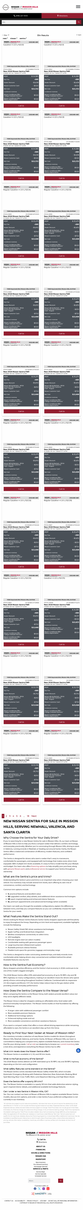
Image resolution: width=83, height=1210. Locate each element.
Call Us (21, 105)
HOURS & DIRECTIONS (40, 1153)
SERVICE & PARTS (40, 1169)
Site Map (43, 1201)
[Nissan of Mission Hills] (20, 7)
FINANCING (40, 1150)
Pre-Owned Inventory (41, 1164)
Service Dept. (40, 1172)
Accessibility (20, 1201)
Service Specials (40, 1174)
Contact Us (9, 1201)
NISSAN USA (40, 1156)
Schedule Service (40, 1176)
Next (34, 816)
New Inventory (40, 1162)
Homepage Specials (40, 1166)
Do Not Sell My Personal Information (62, 1201)
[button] (78, 1050)
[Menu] (78, 7)
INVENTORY (41, 1159)
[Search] (78, 22)
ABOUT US (40, 1146)
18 (28, 816)
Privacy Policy (32, 1201)
